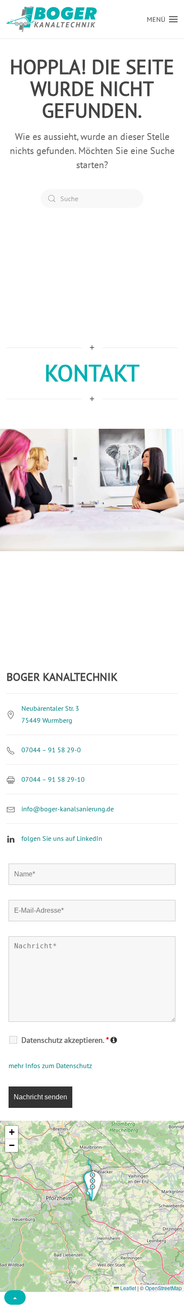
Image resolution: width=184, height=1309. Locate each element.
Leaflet (127, 1287)
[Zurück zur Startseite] (51, 19)
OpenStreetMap (163, 1287)
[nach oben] (15, 1297)
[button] (162, 19)
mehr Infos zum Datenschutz (50, 1065)
